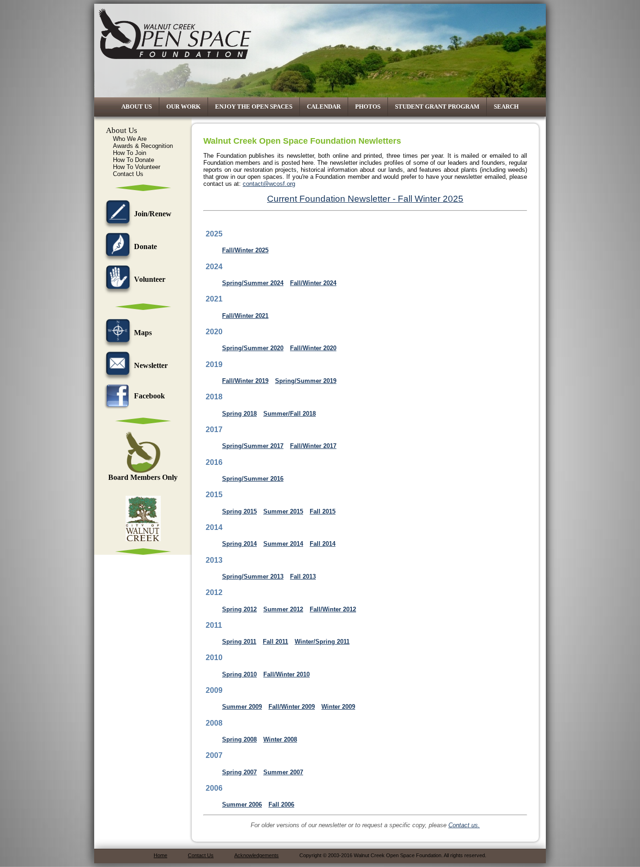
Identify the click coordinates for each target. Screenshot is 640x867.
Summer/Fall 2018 (289, 413)
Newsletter (151, 365)
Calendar (324, 106)
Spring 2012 (239, 609)
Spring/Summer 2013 (252, 576)
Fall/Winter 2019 (245, 380)
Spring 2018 (239, 413)
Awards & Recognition (143, 145)
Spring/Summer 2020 (252, 348)
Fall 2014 (322, 543)
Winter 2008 (280, 739)
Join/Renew (152, 214)
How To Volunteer (136, 166)
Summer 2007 (283, 772)
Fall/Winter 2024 (313, 283)
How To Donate (133, 159)
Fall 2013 (303, 576)
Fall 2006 (281, 804)
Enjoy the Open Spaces (253, 106)
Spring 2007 (239, 772)
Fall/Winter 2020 (313, 348)
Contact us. (464, 825)
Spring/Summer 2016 (252, 478)
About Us (136, 106)
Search (506, 106)
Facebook (149, 396)
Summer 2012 (283, 609)
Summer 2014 (283, 543)
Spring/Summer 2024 (252, 283)
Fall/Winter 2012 (333, 609)
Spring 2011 (239, 641)
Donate (145, 246)
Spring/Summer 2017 (252, 445)
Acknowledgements (256, 855)
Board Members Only (143, 477)
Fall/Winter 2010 (286, 674)
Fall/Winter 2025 (245, 250)
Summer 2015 (283, 511)
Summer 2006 (242, 804)
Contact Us (128, 173)
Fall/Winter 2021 (245, 315)
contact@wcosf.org (269, 183)
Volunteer (149, 279)
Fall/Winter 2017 (313, 445)
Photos (367, 106)
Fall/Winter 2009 (291, 706)
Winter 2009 (338, 706)
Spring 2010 (239, 674)
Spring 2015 (239, 511)
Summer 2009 (242, 706)
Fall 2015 (322, 511)
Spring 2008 (239, 739)
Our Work (183, 106)
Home (160, 855)
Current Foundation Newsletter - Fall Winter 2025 (365, 199)
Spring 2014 (239, 543)
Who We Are (130, 138)
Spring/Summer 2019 (305, 380)
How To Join (129, 152)
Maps (143, 333)
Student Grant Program (437, 106)
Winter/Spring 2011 (322, 641)
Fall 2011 (275, 641)
